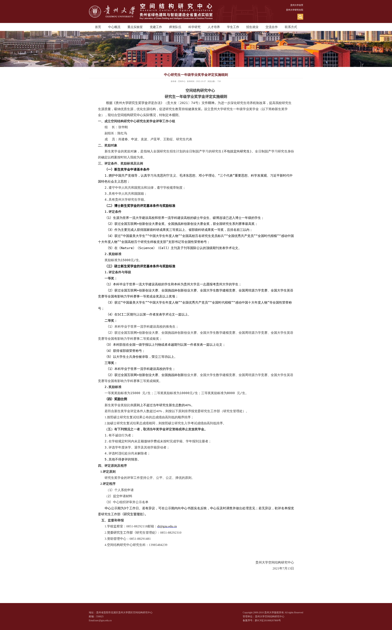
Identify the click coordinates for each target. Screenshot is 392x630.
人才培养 (214, 27)
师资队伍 (175, 27)
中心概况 (114, 27)
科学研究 (194, 27)
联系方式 (291, 27)
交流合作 (272, 27)
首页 (98, 27)
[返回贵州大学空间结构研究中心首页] (151, 4)
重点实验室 (135, 27)
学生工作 (233, 27)
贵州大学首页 (296, 5)
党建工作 (156, 27)
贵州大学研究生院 (294, 10)
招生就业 (252, 27)
